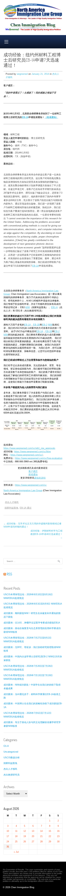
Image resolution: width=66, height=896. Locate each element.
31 (8, 846)
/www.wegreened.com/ (28, 455)
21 (41, 836)
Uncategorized (11, 751)
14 (41, 831)
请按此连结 (40, 478)
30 (58, 841)
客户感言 (33, 471)
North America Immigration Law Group (23, 490)
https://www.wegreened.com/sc (31, 485)
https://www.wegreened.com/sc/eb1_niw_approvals (29, 448)
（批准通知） (51, 117)
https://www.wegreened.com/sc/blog (32, 451)
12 (24, 831)
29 (50, 841)
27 (33, 841)
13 (33, 831)
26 (24, 841)
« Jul (16, 852)
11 (16, 831)
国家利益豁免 (11, 507)
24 (8, 841)
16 (58, 831)
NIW (27, 307)
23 (58, 836)
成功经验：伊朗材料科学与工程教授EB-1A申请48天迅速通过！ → (46, 534)
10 (8, 831)
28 (41, 841)
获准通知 (33, 474)
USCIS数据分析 (12, 757)
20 (33, 836)
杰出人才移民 (12, 502)
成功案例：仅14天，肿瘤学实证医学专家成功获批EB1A (32, 622)
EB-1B (36, 325)
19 (24, 836)
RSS (9, 574)
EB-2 (44, 325)
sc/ (41, 455)
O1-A (6, 746)
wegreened (22, 74)
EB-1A (25, 117)
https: (13, 455)
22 (50, 836)
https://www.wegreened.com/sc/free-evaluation (38, 458)
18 (16, 836)
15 (50, 831)
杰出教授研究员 (12, 774)
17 (8, 836)
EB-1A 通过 (26, 507)
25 (16, 841)
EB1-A (54, 307)
